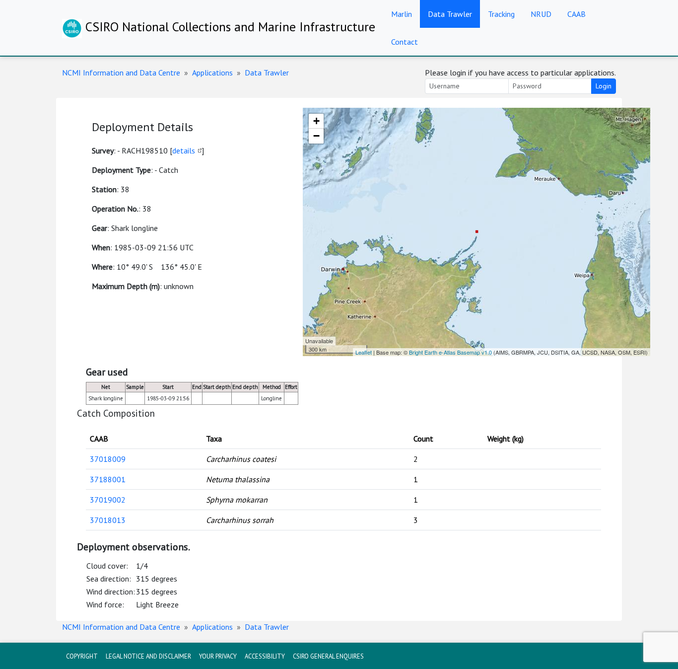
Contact (404, 42)
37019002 (108, 500)
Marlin (401, 14)
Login (603, 85)
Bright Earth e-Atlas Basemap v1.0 (450, 352)
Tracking (501, 14)
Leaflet (363, 352)
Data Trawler (450, 14)
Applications (212, 72)
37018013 (108, 520)
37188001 (108, 479)
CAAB (576, 14)
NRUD (541, 14)
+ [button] (316, 121)
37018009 (108, 459)
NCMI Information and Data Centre (121, 72)
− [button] (316, 136)
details (183, 150)
